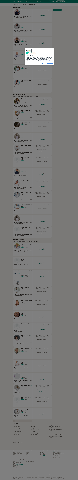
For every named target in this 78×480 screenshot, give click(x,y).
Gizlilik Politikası (42, 60)
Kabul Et (50, 63)
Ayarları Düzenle (43, 63)
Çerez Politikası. (48, 60)
